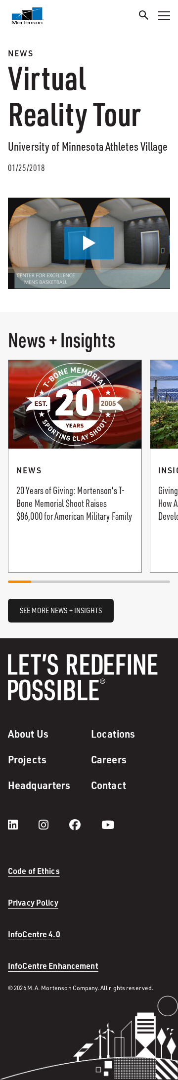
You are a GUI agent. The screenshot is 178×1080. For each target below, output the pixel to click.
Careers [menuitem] (109, 759)
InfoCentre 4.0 (34, 934)
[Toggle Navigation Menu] (164, 16)
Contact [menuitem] (108, 785)
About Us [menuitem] (28, 733)
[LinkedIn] (23, 824)
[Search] (144, 16)
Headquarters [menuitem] (39, 785)
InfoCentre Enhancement (53, 965)
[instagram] (53, 824)
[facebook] (84, 824)
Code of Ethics (34, 871)
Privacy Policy (33, 902)
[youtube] (107, 824)
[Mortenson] (27, 16)
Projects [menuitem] (27, 759)
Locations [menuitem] (113, 733)
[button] (89, 243)
